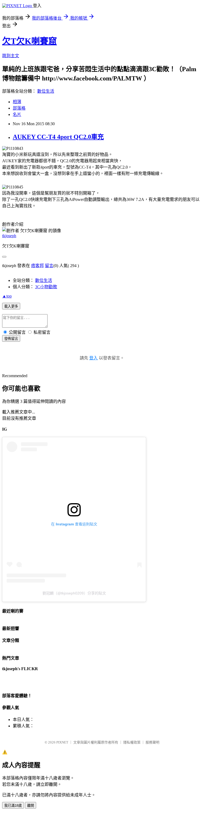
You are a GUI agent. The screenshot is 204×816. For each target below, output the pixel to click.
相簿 (17, 102)
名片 (17, 114)
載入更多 (11, 306)
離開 (30, 806)
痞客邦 (37, 265)
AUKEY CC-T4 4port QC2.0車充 (58, 136)
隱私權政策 (132, 742)
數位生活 (45, 91)
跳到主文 (10, 55)
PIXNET (62, 742)
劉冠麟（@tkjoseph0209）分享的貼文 (74, 593)
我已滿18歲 (13, 806)
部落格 (19, 108)
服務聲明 (152, 742)
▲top (7, 296)
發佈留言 (11, 339)
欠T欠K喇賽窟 (29, 41)
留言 (49, 265)
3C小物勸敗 (46, 287)
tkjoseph (9, 235)
